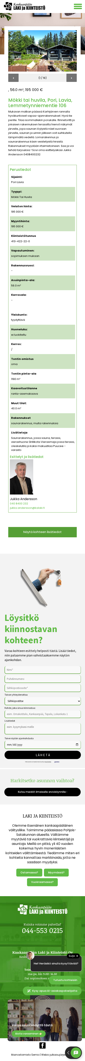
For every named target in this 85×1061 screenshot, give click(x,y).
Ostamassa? (29, 872)
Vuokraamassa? (42, 882)
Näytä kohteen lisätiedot (42, 532)
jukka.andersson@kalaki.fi (27, 508)
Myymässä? (56, 872)
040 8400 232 (19, 503)
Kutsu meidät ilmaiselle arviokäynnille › (42, 792)
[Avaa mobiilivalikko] (78, 7)
